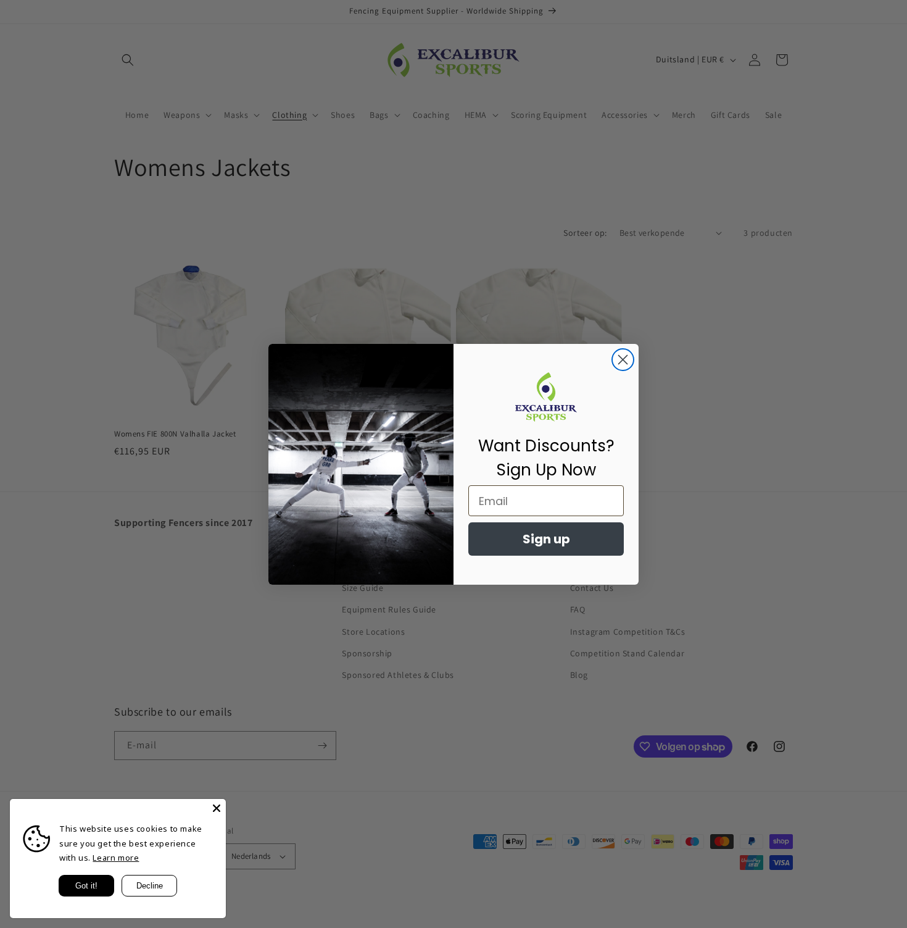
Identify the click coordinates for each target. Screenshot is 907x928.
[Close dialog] (623, 359)
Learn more (116, 857)
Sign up (546, 539)
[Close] (216, 808)
